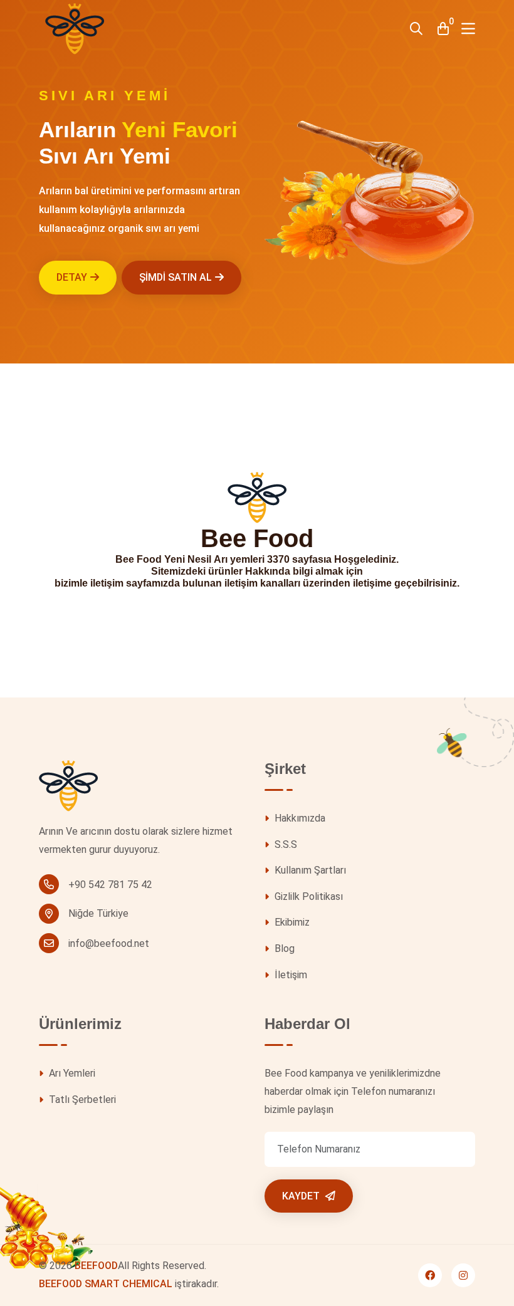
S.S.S (284, 844)
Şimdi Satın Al (175, 277)
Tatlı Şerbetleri (81, 1099)
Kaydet (302, 1196)
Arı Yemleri (70, 1073)
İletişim (289, 975)
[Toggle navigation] (468, 29)
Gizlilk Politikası (307, 896)
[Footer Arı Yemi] (68, 791)
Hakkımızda (298, 818)
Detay (71, 277)
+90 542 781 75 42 (110, 885)
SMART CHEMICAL (128, 1284)
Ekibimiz (291, 922)
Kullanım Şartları (309, 870)
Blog (283, 948)
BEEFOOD (96, 1266)
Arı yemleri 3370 (252, 559)
